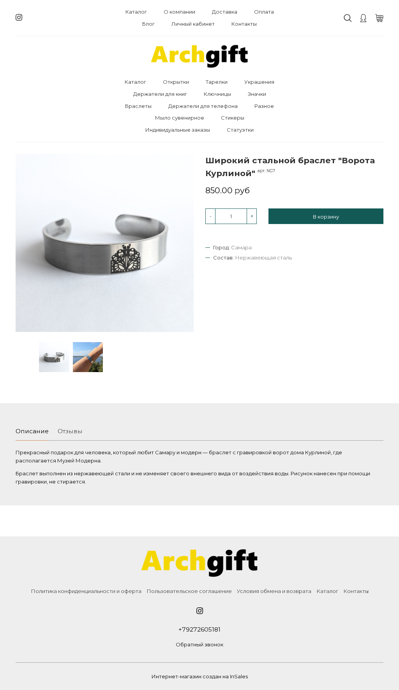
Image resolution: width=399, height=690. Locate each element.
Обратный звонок (199, 644)
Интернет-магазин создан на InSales (200, 676)
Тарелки (217, 82)
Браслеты (138, 106)
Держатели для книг (160, 94)
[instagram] (19, 17)
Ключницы (217, 94)
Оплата (264, 12)
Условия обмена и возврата (274, 591)
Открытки (176, 82)
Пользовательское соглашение (189, 591)
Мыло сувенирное (179, 118)
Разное (264, 106)
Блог (148, 24)
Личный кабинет (193, 24)
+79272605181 (199, 629)
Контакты (244, 24)
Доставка (224, 12)
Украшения (259, 82)
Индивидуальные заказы (177, 130)
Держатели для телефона (203, 106)
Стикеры (232, 118)
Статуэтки (240, 130)
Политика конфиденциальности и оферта (86, 591)
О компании (179, 12)
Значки (257, 94)
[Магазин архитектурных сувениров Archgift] (199, 56)
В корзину (326, 217)
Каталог (136, 12)
